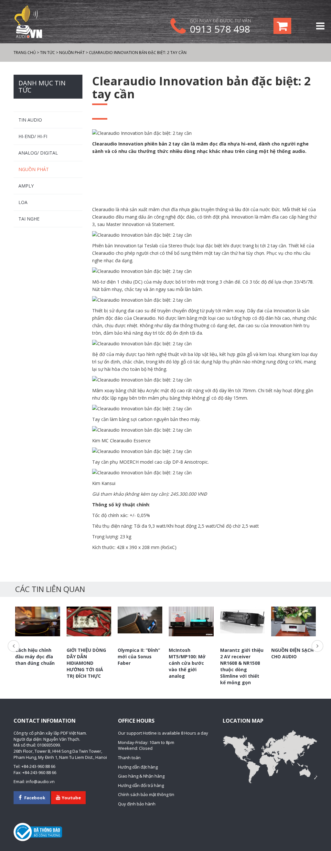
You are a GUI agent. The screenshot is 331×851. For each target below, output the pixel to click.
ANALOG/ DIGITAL (38, 153)
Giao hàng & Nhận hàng (141, 776)
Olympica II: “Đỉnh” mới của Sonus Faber (139, 656)
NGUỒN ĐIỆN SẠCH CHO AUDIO (292, 653)
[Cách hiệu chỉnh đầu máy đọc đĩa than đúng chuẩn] (37, 621)
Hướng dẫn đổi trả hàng (141, 785)
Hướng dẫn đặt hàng (138, 767)
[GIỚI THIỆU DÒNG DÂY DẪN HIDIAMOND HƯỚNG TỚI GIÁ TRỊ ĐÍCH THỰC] (89, 622)
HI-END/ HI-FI (32, 136)
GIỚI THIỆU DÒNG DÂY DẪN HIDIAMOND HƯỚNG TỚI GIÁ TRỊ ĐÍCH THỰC (86, 663)
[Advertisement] (205, 180)
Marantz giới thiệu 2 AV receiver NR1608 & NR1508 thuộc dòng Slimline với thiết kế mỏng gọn (241, 666)
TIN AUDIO (30, 120)
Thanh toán (129, 757)
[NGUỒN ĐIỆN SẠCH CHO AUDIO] (293, 622)
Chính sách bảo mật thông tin (146, 794)
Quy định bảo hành (136, 804)
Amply (26, 186)
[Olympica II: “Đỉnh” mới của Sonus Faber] (140, 620)
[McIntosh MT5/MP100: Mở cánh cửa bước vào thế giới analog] (191, 622)
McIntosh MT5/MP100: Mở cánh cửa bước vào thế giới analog (187, 663)
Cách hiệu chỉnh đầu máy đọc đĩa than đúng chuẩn (35, 656)
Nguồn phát (33, 169)
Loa (22, 202)
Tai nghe (28, 219)
